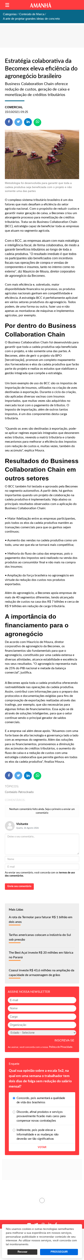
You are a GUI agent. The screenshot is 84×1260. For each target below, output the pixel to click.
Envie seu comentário (19, 886)
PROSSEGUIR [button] (59, 1251)
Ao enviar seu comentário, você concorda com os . (40, 874)
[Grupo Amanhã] (40, 5)
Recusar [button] (22, 1251)
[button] (7, 5)
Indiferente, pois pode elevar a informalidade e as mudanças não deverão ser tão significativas (38, 1134)
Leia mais (42, 1200)
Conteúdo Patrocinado (19, 792)
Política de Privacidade (60, 1047)
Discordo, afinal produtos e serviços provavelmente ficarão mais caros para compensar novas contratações (41, 1116)
